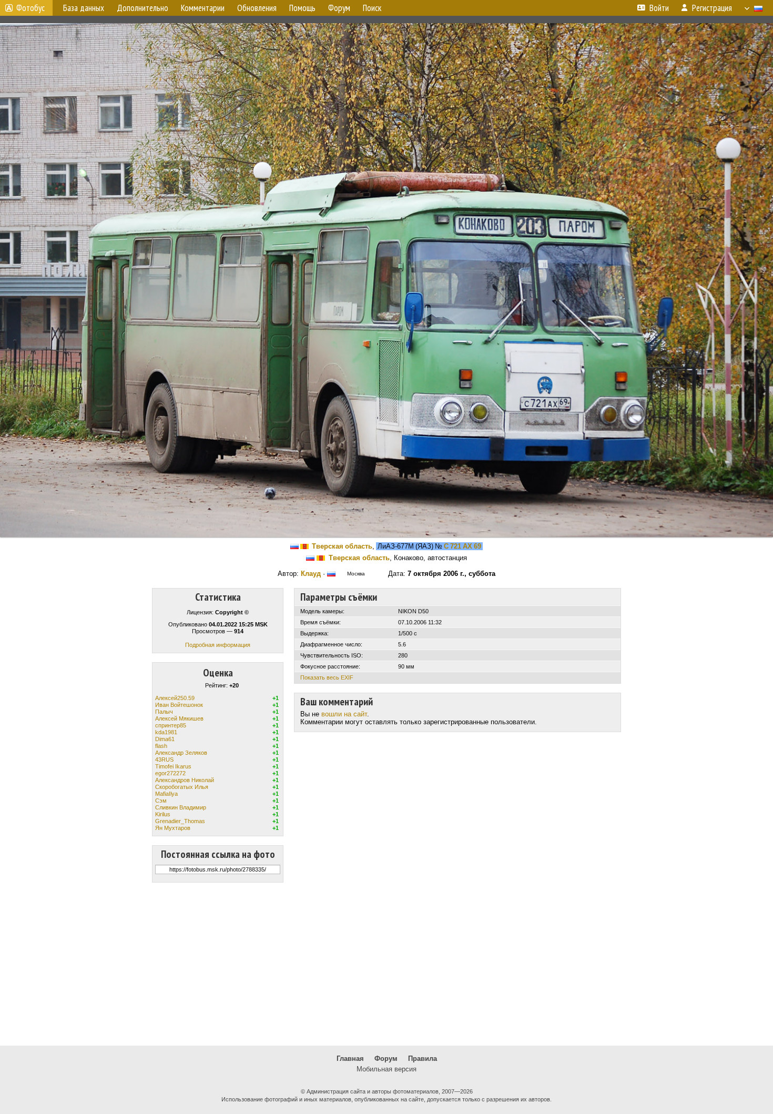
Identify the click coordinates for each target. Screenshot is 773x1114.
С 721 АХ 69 (462, 546)
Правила (422, 1058)
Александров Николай (184, 780)
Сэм (161, 800)
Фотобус (30, 8)
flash (161, 746)
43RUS (164, 759)
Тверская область (342, 546)
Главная (350, 1058)
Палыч (164, 711)
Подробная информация (217, 645)
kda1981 (166, 732)
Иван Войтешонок (179, 705)
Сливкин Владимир (180, 807)
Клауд (311, 574)
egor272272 (170, 773)
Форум (386, 1058)
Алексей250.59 (175, 698)
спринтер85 (170, 725)
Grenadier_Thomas (180, 821)
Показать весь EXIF (326, 677)
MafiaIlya (166, 794)
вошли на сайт (344, 714)
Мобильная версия (386, 1069)
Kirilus (162, 814)
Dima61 (165, 739)
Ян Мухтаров (172, 828)
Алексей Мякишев (179, 718)
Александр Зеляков (181, 753)
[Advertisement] (386, 964)
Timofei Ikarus (173, 766)
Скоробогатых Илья (181, 787)
